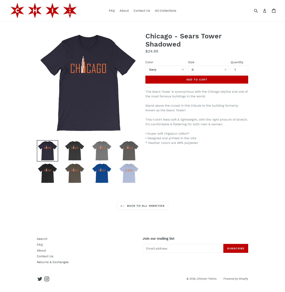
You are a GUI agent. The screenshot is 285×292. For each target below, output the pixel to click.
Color (149, 62)
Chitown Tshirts (207, 278)
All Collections (165, 10)
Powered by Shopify (235, 278)
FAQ (112, 10)
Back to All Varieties (145, 205)
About (124, 10)
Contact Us (142, 10)
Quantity (237, 62)
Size (191, 62)
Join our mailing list (158, 238)
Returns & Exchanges (53, 262)
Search (42, 239)
